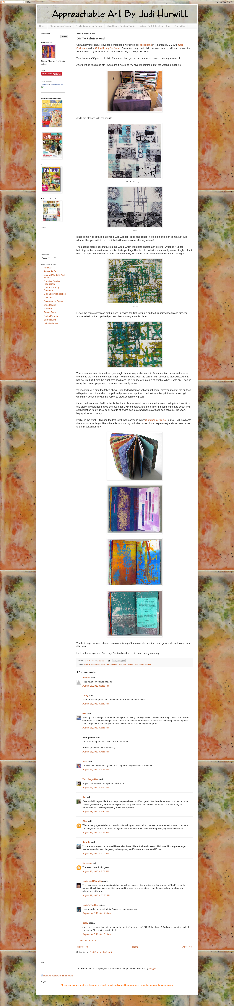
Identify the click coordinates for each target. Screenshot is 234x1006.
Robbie (86, 842)
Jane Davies (50, 305)
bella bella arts (51, 323)
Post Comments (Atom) (101, 952)
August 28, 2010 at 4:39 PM (95, 811)
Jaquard (48, 308)
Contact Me (179, 26)
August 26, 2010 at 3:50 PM (95, 704)
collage (87, 664)
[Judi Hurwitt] (53, 92)
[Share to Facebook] (121, 660)
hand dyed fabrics (125, 664)
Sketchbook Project (155, 420)
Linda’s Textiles (90, 905)
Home (42, 26)
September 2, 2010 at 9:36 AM (96, 913)
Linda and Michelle (92, 881)
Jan (84, 797)
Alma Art (48, 268)
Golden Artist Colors (53, 301)
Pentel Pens (50, 312)
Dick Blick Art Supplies (55, 294)
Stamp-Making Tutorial (60, 26)
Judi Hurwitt (45, 84)
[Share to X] (119, 660)
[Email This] (114, 660)
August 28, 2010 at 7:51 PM (95, 871)
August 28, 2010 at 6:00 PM (95, 853)
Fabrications (145, 45)
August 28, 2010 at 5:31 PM (95, 832)
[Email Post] (109, 660)
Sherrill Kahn (50, 320)
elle (84, 713)
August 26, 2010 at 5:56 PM (95, 769)
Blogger (152, 968)
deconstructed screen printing (104, 664)
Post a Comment (88, 940)
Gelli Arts (48, 298)
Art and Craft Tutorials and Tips (155, 26)
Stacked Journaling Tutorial (89, 26)
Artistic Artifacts (51, 271)
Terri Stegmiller (90, 779)
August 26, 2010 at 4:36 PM (95, 752)
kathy (85, 695)
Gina (84, 821)
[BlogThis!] (116, 660)
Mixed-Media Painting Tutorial (121, 26)
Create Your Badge (56, 84)
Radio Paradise (51, 316)
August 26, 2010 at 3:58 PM (95, 728)
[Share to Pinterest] (124, 660)
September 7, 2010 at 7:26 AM (96, 934)
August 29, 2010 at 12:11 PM (96, 895)
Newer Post (82, 947)
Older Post (187, 947)
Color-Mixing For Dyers (107, 48)
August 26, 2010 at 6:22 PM (95, 787)
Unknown (87, 863)
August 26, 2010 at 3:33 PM (95, 686)
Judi (84, 761)
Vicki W (86, 677)
